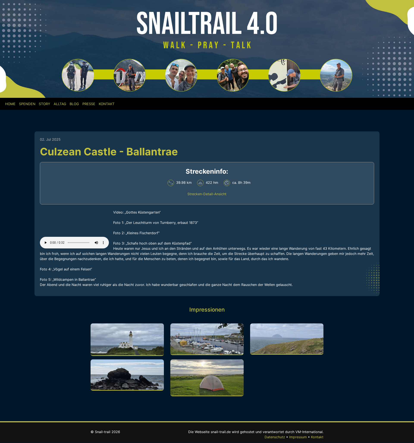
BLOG (74, 104)
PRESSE (88, 104)
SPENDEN (27, 104)
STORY (44, 104)
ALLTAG (60, 104)
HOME (11, 103)
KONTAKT (106, 104)
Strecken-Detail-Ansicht (206, 194)
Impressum (298, 437)
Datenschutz (275, 437)
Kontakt (317, 437)
